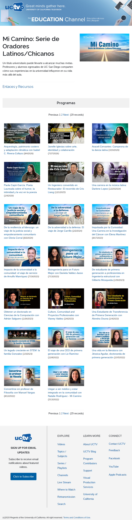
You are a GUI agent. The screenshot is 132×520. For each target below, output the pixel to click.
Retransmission (66, 496)
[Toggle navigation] (122, 7)
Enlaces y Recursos (18, 87)
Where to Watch (66, 489)
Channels (62, 475)
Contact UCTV (117, 443)
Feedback (114, 450)
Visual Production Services (89, 482)
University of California (90, 496)
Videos (61, 444)
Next (66, 114)
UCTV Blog (89, 451)
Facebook (114, 458)
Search (61, 504)
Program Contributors (90, 461)
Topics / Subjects (62, 454)
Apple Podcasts (117, 474)
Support (87, 470)
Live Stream (64, 482)
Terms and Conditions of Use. (77, 517)
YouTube (114, 466)
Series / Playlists (62, 465)
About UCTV (90, 444)
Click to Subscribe (23, 476)
